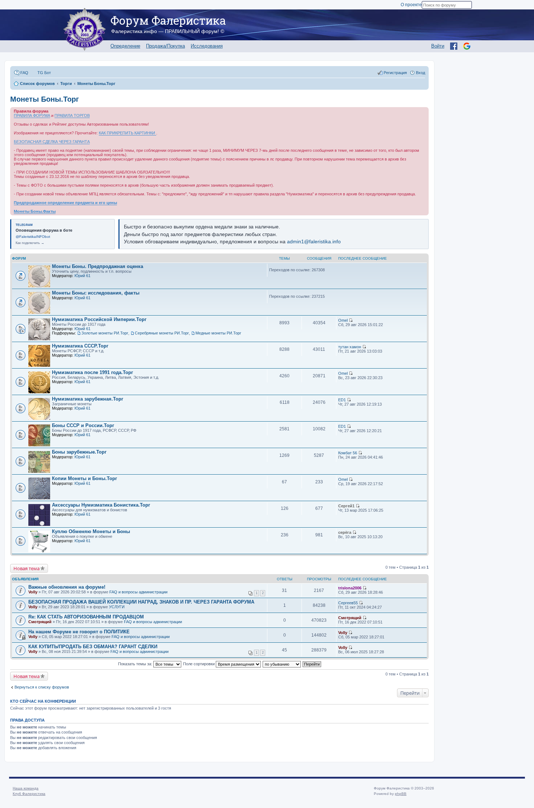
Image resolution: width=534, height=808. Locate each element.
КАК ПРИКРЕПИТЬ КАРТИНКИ (127, 133)
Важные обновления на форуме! (66, 587)
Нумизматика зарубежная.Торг (87, 399)
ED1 (342, 400)
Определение (125, 46)
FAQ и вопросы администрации (138, 592)
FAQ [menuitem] (24, 72)
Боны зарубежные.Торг (79, 452)
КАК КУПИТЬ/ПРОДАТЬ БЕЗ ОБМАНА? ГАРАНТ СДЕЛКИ (92, 646)
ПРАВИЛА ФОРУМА (32, 115)
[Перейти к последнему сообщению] (351, 320)
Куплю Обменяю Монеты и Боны (91, 531)
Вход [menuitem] (420, 72)
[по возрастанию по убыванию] (282, 664)
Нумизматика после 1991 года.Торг (92, 372)
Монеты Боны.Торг (44, 99)
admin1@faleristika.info (314, 241)
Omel (343, 320)
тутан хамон (349, 347)
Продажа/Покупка (165, 46)
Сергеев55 (348, 603)
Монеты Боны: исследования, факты (95, 293)
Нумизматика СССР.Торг (80, 346)
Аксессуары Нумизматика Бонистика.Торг (101, 505)
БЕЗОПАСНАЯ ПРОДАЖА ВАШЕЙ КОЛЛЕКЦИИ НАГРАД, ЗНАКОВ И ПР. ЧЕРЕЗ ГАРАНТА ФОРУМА (141, 602)
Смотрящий (40, 622)
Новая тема (26, 568)
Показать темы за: (135, 664)
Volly (32, 592)
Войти (437, 46)
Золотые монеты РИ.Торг (104, 333)
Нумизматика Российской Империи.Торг (99, 319)
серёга (344, 532)
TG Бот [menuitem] (44, 72)
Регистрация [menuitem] (395, 72)
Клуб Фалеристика (29, 794)
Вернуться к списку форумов (42, 687)
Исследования (207, 46)
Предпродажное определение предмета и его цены (65, 202)
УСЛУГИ (117, 607)
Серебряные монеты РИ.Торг (162, 333)
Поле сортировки (199, 664)
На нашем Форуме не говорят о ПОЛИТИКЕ (79, 631)
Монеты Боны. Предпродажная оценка (97, 266)
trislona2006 (349, 588)
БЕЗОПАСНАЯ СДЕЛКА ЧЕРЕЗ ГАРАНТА (52, 141)
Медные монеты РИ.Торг (218, 333)
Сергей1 (346, 506)
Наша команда (26, 788)
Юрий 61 (82, 275)
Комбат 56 (347, 453)
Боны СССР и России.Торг (83, 425)
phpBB (400, 794)
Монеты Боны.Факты (35, 211)
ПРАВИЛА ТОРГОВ (72, 115)
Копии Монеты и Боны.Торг (84, 478)
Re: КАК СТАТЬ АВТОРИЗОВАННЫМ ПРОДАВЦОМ (86, 617)
